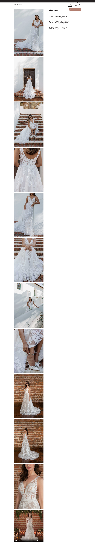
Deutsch (78, 2)
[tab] (52, 33)
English (75, 2)
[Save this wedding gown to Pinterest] (49, 12)
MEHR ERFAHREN (56, 0)
